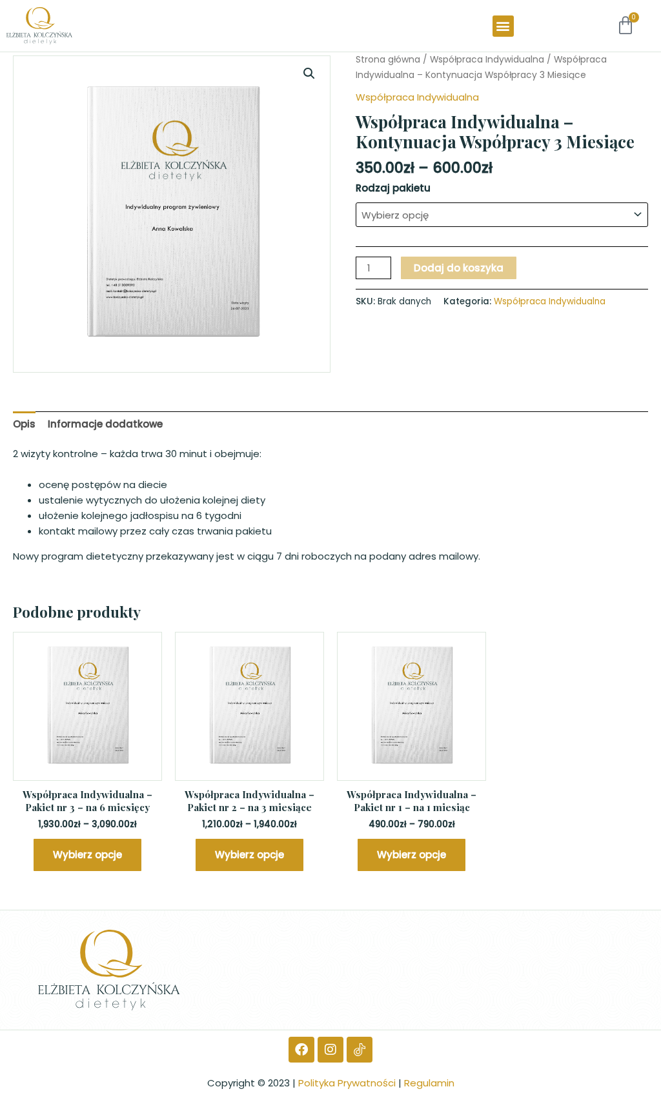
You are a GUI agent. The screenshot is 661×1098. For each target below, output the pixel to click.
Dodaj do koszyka (458, 268)
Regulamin (429, 1083)
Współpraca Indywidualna (487, 60)
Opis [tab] (24, 424)
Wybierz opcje (87, 854)
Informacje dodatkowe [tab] (105, 424)
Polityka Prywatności (347, 1083)
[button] (503, 26)
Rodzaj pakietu (393, 188)
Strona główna (388, 60)
